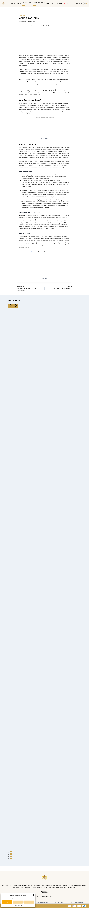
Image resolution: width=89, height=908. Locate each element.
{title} (21, 905)
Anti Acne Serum (25, 233)
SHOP (13, 3)
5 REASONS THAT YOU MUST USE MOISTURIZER (26, 288)
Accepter (7, 902)
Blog (47, 3)
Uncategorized (23, 15)
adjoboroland (23, 21)
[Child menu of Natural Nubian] (34, 5)
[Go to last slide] (10, 306)
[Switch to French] (67, 3)
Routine (19, 3)
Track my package (56, 3)
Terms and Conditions (42, 902)
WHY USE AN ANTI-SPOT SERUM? (62, 288)
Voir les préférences (28, 902)
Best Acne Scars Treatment (29, 212)
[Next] (15, 306)
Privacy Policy (17, 905)
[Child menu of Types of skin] (23, 5)
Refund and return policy (77, 902)
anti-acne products (49, 111)
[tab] (11, 851)
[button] (33, 895)
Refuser (18, 902)
